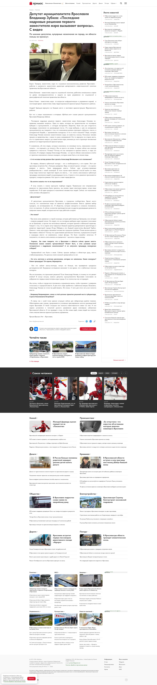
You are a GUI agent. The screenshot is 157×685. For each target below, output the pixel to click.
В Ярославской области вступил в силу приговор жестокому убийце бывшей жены (114, 147)
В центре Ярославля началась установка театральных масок (97, 523)
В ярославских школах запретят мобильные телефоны (114, 182)
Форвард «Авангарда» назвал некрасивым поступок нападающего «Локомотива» (114, 405)
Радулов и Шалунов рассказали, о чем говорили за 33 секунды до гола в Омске (115, 274)
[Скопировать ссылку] (94, 321)
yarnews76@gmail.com (74, 663)
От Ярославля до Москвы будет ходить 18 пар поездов (114, 281)
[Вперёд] (126, 373)
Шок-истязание (69, 3)
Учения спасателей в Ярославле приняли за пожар (114, 103)
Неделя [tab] (101, 373)
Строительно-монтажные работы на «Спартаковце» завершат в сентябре (101, 515)
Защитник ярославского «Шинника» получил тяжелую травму (113, 111)
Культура (116, 44)
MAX (120, 669)
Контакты (107, 667)
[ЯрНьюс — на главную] (36, 3)
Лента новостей (111, 12)
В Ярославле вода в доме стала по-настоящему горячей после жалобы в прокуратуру (63, 600)
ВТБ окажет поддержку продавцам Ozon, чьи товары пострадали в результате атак (115, 78)
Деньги (101, 3)
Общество (116, 19)
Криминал (116, 150)
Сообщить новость (88, 329)
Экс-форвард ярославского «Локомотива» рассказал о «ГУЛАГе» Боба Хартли (88, 405)
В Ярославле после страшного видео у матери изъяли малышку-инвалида (114, 243)
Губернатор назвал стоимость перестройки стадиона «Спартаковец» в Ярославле (40, 590)
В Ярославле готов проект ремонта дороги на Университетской (115, 189)
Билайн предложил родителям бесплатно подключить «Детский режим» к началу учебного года (89, 634)
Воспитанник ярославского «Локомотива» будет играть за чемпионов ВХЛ (113, 296)
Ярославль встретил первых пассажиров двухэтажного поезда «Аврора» (114, 57)
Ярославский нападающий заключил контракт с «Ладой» (113, 30)
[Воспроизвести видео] (62, 62)
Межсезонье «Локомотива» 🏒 (54, 3)
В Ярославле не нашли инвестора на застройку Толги (114, 267)
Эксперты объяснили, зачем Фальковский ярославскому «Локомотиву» (38, 405)
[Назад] (121, 373)
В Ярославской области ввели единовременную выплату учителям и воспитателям (115, 221)
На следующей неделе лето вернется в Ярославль (94, 560)
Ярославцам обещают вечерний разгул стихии (93, 557)
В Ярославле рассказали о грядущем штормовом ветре (96, 549)
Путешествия (117, 284)
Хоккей (78, 3)
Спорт (115, 114)
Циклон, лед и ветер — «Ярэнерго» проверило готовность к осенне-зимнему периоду (89, 646)
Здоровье (116, 52)
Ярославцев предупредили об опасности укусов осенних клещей (115, 176)
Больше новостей (118, 360)
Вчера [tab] (107, 373)
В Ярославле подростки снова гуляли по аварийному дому (113, 16)
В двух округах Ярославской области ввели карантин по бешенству (113, 49)
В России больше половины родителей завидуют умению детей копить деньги (115, 213)
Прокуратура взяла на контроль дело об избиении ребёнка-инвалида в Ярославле (114, 155)
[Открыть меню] (126, 3)
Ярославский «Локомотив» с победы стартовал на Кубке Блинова (115, 139)
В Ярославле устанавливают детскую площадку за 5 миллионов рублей (115, 119)
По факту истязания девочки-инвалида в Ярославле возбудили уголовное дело (114, 205)
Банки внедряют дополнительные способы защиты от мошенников (48, 479)
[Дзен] (31, 329)
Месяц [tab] (94, 373)
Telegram (121, 662)
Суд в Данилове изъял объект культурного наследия (113, 41)
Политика (37, 10)
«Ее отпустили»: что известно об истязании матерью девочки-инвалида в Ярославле (114, 69)
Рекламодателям (109, 664)
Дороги (95, 3)
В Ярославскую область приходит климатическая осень (114, 537)
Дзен (120, 667)
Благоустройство (119, 291)
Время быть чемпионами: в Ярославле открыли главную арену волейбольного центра (115, 311)
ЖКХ (56, 572)
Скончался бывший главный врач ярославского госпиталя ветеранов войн (115, 319)
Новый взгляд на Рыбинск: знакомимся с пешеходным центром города (115, 259)
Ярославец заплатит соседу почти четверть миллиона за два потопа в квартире (115, 251)
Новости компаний (85, 611)
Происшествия (86, 3)
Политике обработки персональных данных (15, 681)
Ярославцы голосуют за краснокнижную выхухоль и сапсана (115, 133)
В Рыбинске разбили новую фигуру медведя (115, 303)
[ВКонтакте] (36, 329)
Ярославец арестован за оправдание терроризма (112, 169)
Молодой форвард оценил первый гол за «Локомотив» (115, 23)
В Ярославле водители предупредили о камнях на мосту (114, 96)
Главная (31, 10)
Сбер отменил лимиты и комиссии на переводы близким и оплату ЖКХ (65, 589)
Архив (106, 669)
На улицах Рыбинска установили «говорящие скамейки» (96, 519)
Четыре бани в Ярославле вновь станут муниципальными (114, 85)
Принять (31, 678)
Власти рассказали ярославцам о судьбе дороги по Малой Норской (115, 229)
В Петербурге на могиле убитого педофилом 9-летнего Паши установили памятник (114, 197)
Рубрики (113, 3)
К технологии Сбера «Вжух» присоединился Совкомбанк (87, 628)
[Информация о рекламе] (125, 37)
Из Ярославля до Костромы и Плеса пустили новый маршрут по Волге (115, 235)
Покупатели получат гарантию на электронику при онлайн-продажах (49, 475)
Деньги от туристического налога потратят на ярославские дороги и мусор (51, 471)
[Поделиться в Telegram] (86, 321)
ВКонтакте (122, 664)
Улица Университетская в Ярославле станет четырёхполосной (115, 162)
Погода (107, 3)
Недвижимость (118, 269)
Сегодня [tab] (114, 373)
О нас (106, 662)
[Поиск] (121, 3)
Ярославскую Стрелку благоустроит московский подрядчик (115, 288)
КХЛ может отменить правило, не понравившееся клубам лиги (114, 126)
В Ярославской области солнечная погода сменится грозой (97, 553)
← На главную (34, 361)
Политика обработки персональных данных (76, 665)
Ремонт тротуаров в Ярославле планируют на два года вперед (98, 511)
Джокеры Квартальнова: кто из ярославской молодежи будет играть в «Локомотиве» (64, 405)
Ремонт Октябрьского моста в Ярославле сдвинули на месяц (47, 560)
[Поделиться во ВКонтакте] (90, 321)
